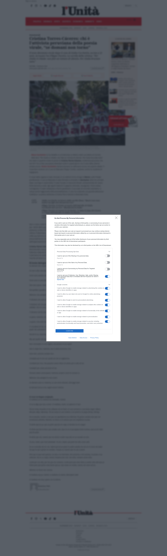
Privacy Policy (94, 337)
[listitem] (83, 252)
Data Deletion (72, 337)
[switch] (107, 255)
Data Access (83, 337)
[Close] (117, 218)
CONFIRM (69, 331)
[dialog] (83, 278)
